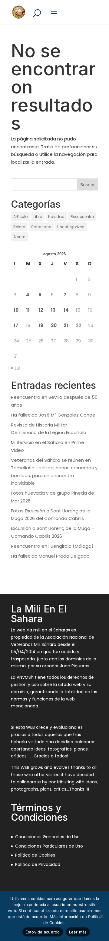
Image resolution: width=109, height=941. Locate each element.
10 (16, 310)
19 (40, 325)
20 (54, 325)
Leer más (78, 932)
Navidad (56, 216)
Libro (38, 216)
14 (66, 310)
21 (66, 325)
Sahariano (41, 226)
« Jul (15, 368)
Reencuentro (82, 216)
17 (16, 325)
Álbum (19, 236)
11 (28, 310)
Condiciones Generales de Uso (47, 837)
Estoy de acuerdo (42, 932)
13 (53, 310)
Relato (19, 226)
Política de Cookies (35, 855)
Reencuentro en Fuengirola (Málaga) (52, 546)
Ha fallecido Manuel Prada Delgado (50, 556)
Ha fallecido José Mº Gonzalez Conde (53, 415)
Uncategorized (70, 226)
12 (40, 310)
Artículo (20, 216)
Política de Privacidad (37, 864)
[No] (101, 916)
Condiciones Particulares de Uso (49, 846)
